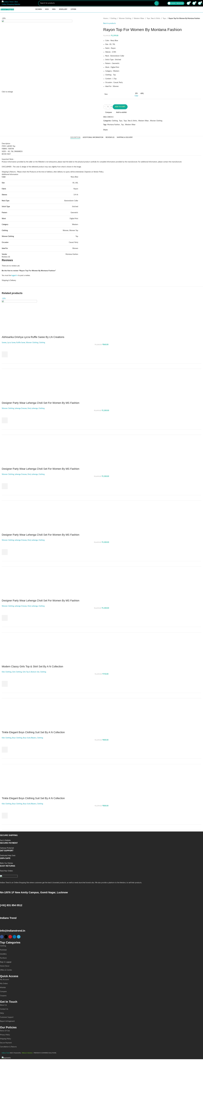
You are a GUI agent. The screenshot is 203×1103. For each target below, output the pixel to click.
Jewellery (3, 954)
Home (105, 18)
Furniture (3, 958)
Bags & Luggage (5, 962)
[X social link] (112, 129)
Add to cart (120, 106)
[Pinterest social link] (114, 129)
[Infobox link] (99, 838)
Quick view (5, 360)
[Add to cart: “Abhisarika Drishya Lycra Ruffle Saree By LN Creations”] (5, 354)
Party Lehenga (33, 408)
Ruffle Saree (20, 342)
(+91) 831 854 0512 (11, 905)
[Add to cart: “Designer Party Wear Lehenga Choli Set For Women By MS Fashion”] (5, 420)
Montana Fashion (113, 125)
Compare (3, 991)
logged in (14, 275)
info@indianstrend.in (12, 930)
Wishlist (3, 987)
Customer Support (6, 1017)
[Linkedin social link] (117, 129)
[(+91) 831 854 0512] (3, 900)
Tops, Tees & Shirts (153, 18)
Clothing (113, 18)
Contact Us (4, 1009)
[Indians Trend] (3, 912)
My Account (4, 979)
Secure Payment (6, 1043)
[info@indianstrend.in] (3, 925)
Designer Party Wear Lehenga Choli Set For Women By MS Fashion (40, 402)
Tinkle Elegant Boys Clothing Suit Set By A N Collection (33, 732)
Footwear (3, 950)
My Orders (4, 983)
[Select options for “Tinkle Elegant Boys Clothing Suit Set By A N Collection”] (5, 750)
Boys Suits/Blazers (29, 738)
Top (122, 125)
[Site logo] (11, 3)
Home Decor (4, 966)
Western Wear (139, 18)
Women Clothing (125, 18)
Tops (164, 18)
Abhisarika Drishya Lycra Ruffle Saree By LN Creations (33, 337)
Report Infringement (7, 1021)
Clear (136, 96)
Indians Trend (8, 917)
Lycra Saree (11, 342)
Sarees (4, 342)
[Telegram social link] (120, 129)
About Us (3, 1005)
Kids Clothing (6, 672)
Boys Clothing (17, 738)
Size (106, 94)
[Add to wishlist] (5, 348)
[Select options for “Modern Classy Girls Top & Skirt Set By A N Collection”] (5, 684)
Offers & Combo (6, 970)
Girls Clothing (17, 672)
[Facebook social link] (109, 129)
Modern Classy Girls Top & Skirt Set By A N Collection (32, 666)
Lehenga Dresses (21, 408)
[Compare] (198, 366)
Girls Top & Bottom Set (31, 672)
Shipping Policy (5, 1039)
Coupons (3, 996)
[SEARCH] (156, 3)
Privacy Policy (5, 1035)
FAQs (2, 1013)
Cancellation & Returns (8, 1047)
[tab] (75, 137)
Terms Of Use (5, 1031)
